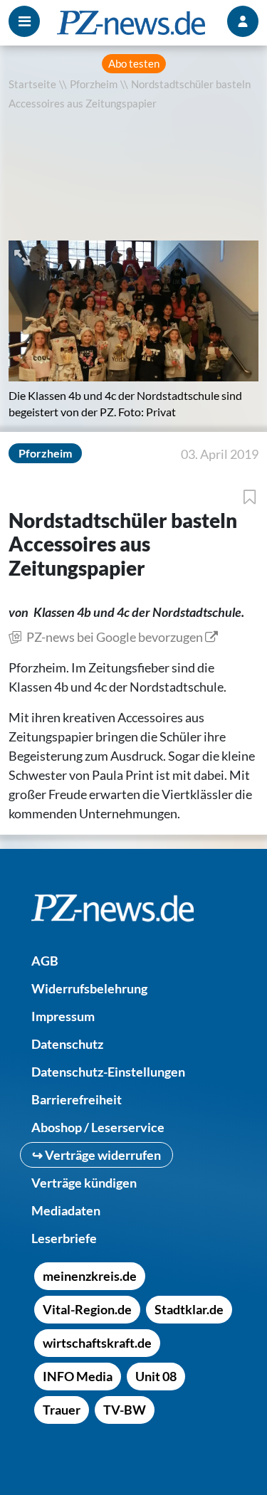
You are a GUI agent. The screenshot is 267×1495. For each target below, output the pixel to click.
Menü (24, 21)
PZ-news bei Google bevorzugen (114, 637)
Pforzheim (93, 84)
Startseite (32, 84)
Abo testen (133, 64)
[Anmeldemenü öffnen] (242, 21)
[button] (23, 255)
